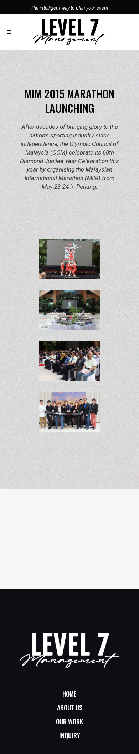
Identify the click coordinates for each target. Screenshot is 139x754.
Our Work (69, 721)
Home (69, 694)
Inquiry (69, 735)
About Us (69, 708)
